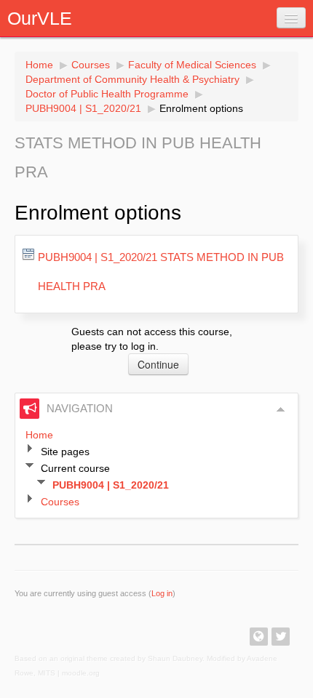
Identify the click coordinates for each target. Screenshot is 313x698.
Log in (162, 593)
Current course (75, 468)
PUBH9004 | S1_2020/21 (83, 108)
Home (39, 65)
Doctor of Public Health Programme (107, 94)
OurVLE (39, 18)
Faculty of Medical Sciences (192, 65)
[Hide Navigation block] (281, 409)
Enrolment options (201, 108)
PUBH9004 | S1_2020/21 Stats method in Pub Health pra (161, 271)
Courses (90, 65)
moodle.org (81, 673)
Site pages (65, 451)
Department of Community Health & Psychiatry (132, 79)
